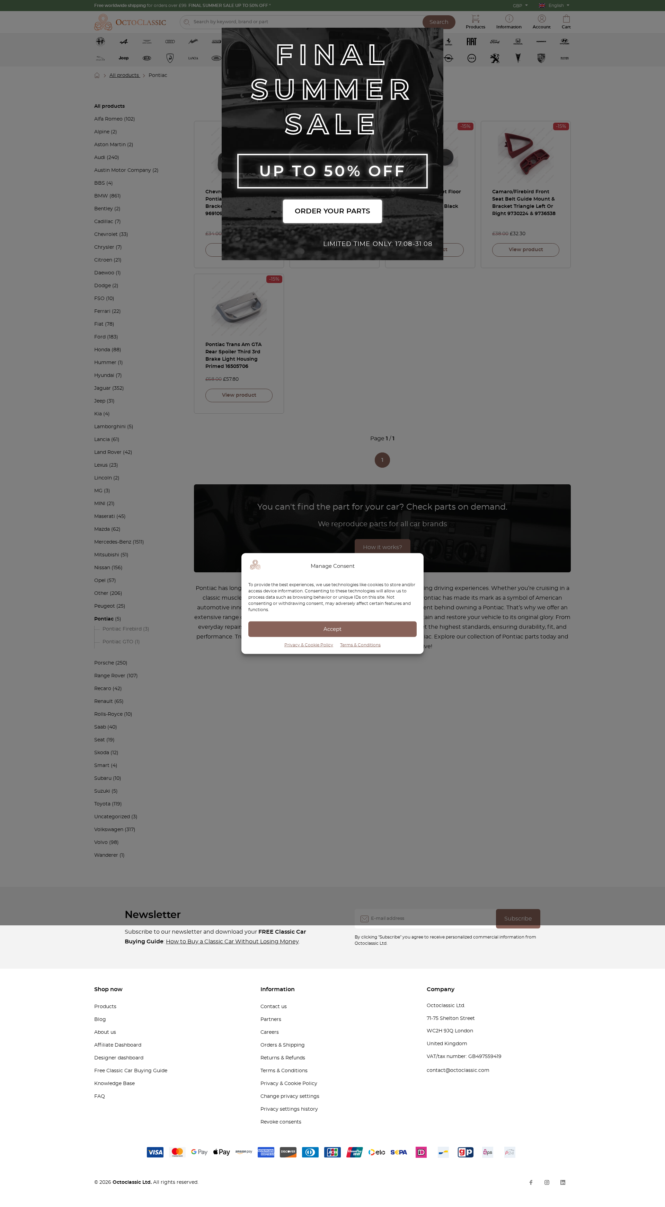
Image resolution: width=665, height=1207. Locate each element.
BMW (101, 196)
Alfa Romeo (108, 119)
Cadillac (103, 221)
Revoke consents (280, 1122)
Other (101, 593)
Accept (332, 629)
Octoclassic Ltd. (133, 1182)
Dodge (102, 285)
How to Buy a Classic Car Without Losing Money (232, 941)
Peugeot (104, 606)
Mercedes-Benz (112, 542)
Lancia (102, 439)
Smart (101, 765)
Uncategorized (112, 816)
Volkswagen (108, 829)
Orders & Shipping (282, 1045)
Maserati (104, 516)
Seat (99, 740)
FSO (99, 298)
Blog (100, 1019)
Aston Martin (110, 144)
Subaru (103, 778)
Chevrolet (106, 234)
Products (105, 1006)
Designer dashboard (118, 1058)
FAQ (99, 1096)
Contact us (273, 1006)
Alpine (101, 132)
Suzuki (102, 791)
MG (98, 490)
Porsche (104, 663)
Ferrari (102, 311)
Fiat (99, 324)
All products (124, 75)
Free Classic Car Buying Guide (130, 1070)
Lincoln (103, 478)
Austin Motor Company (122, 170)
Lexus (101, 465)
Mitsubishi (106, 555)
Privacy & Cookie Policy (308, 645)
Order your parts (332, 211)
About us (105, 1032)
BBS (99, 183)
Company (440, 989)
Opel (100, 580)
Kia (98, 414)
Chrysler (104, 247)
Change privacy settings (289, 1096)
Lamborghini (110, 426)
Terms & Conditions (360, 645)
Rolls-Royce (108, 714)
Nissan (102, 567)
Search (439, 22)
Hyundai (104, 375)
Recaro (102, 688)
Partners (270, 1019)
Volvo (101, 842)
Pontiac (104, 619)
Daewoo (104, 273)
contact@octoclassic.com (458, 1070)
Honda (102, 349)
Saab (100, 727)
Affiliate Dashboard (117, 1045)
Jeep (99, 401)
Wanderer (106, 855)
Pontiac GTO (118, 642)
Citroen (103, 260)
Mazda (102, 529)
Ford (100, 337)
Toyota (102, 804)
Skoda (101, 752)
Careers (269, 1032)
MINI (99, 503)
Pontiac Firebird (122, 629)
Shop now (108, 989)
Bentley (103, 208)
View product (526, 249)
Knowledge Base (114, 1083)
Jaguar (102, 388)
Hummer (105, 362)
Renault (103, 701)
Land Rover (108, 452)
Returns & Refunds (282, 1058)
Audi (99, 157)
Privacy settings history (289, 1109)
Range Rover (109, 675)
